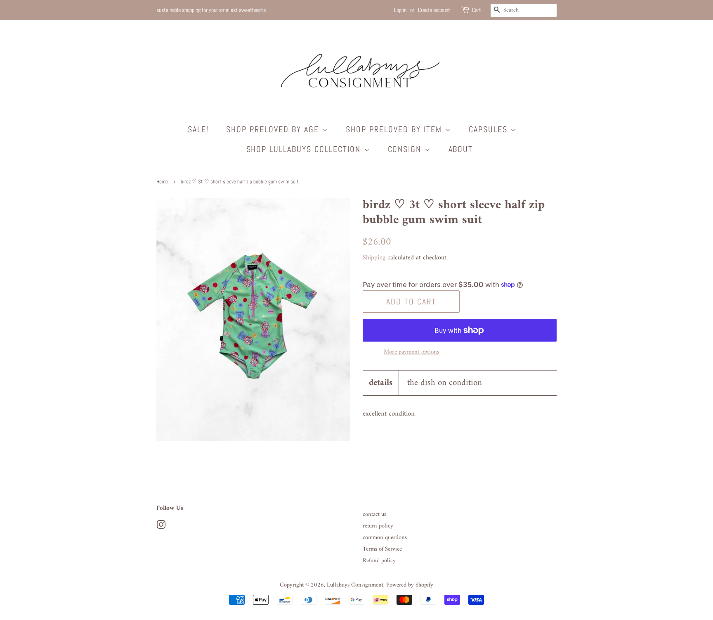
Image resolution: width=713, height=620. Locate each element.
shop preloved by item (395, 129)
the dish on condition (444, 383)
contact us (374, 514)
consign (406, 149)
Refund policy (379, 561)
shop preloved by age (274, 129)
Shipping (374, 258)
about (461, 149)
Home (162, 181)
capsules (489, 129)
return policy (378, 526)
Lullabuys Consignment (355, 585)
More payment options (411, 352)
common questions (385, 537)
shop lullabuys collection (305, 149)
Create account (434, 10)
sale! (198, 129)
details (380, 383)
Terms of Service (382, 549)
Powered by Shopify (409, 585)
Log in (400, 10)
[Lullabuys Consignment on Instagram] (160, 527)
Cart (476, 10)
